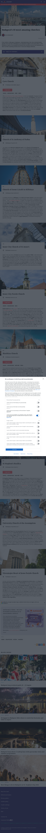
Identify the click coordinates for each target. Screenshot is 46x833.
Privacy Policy (29, 453)
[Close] (44, 379)
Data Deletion (16, 453)
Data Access (23, 453)
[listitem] (23, 400)
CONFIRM (14, 449)
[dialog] (23, 416)
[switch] (37, 402)
